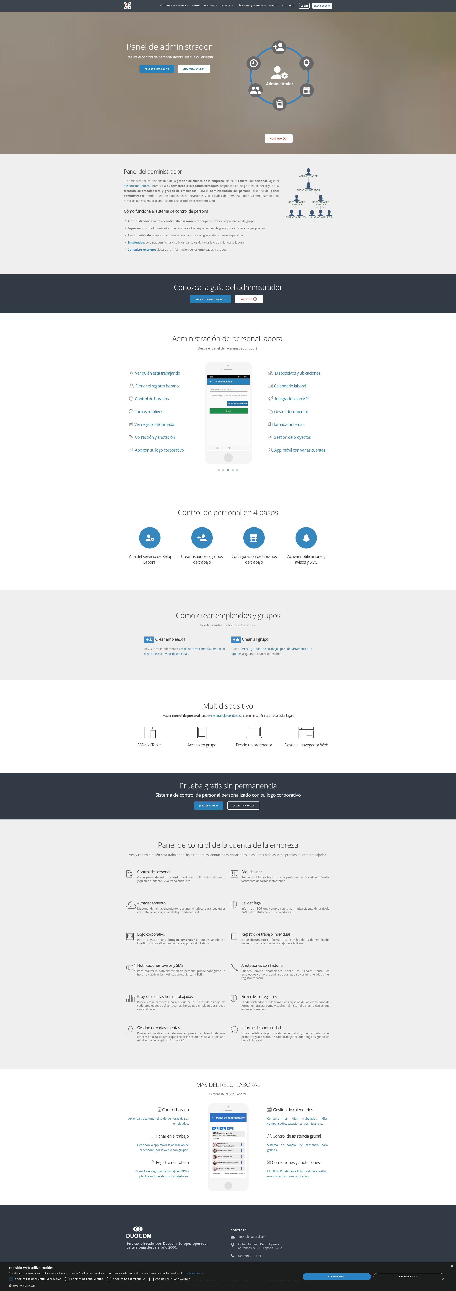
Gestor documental (291, 411)
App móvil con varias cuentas (299, 450)
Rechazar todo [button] (408, 1276)
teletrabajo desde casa (227, 715)
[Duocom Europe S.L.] (138, 1232)
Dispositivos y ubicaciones (297, 373)
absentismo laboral (137, 186)
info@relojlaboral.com (251, 1237)
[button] (106, 1285)
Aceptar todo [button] (337, 1276)
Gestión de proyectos (292, 437)
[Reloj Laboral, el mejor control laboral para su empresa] (127, 6)
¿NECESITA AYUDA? (193, 69)
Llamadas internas (288, 424)
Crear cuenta (322, 5)
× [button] (452, 1266)
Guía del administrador (211, 299)
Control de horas (203, 5)
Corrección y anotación (155, 437)
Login (304, 5)
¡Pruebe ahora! (208, 805)
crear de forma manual (195, 649)
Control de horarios (152, 399)
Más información (195, 1273)
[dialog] (228, 1276)
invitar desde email (175, 654)
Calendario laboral (290, 386)
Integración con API (292, 399)
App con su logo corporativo (159, 450)
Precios (274, 5)
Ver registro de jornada (154, 424)
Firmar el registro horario (157, 386)
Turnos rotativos (149, 411)
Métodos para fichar (173, 5)
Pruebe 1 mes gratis (157, 69)
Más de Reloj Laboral (250, 5)
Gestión (226, 5)
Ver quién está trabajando (157, 373)
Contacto (288, 5)
